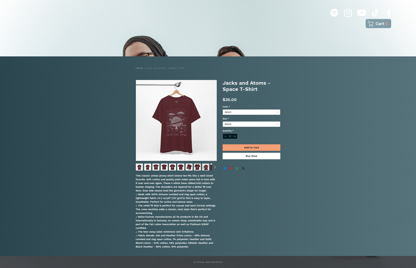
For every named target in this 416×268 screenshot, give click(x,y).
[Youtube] (361, 12)
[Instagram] (348, 12)
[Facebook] (389, 12)
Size (226, 119)
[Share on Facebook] (225, 168)
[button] (379, 23)
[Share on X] (243, 168)
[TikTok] (375, 12)
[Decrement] (225, 136)
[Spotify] (334, 12)
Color (226, 106)
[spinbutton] (230, 136)
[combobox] (251, 112)
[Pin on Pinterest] (231, 168)
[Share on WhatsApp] (237, 168)
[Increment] (235, 136)
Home (139, 68)
